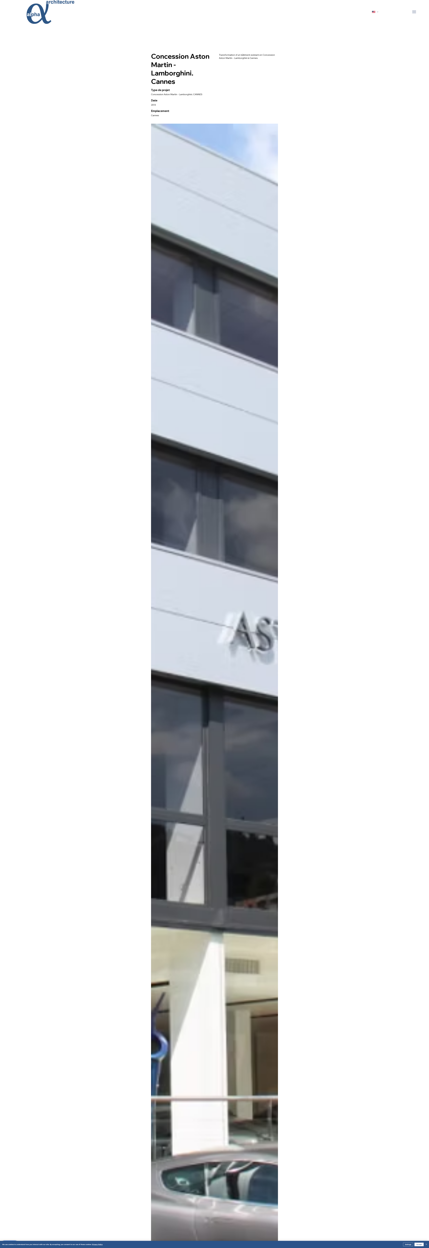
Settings (408, 1244)
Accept (419, 1244)
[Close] (426, 1244)
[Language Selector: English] (375, 11)
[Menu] (414, 12)
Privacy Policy (97, 1244)
